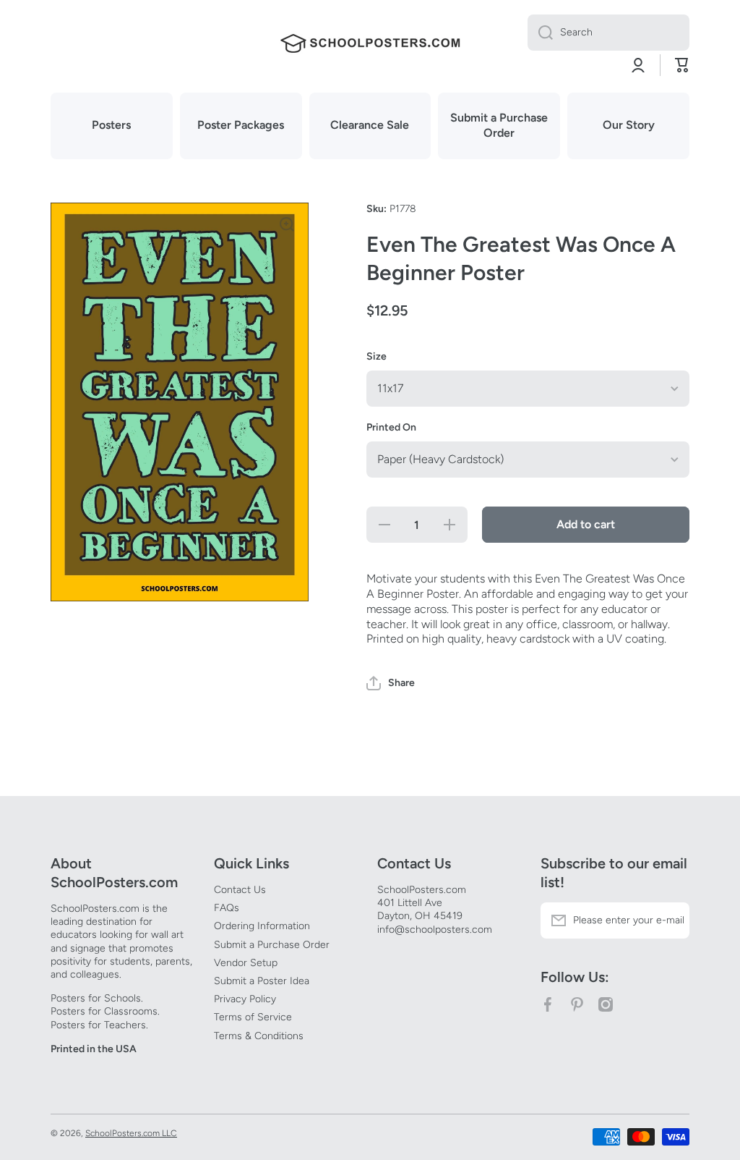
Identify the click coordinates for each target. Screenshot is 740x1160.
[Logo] (370, 43)
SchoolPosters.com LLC (131, 1133)
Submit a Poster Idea (261, 981)
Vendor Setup (246, 963)
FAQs (226, 908)
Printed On (391, 427)
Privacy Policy (245, 999)
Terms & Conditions (259, 1036)
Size (376, 356)
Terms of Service (253, 1017)
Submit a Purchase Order (272, 945)
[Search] (540, 32)
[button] (390, 683)
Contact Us (240, 890)
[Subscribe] (671, 920)
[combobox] (608, 32)
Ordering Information (262, 926)
